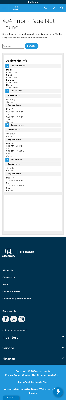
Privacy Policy (13, 375)
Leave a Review (11, 291)
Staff (5, 284)
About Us (7, 270)
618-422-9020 (12, 72)
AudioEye (53, 375)
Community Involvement (16, 298)
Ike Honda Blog (39, 382)
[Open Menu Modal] (4, 8)
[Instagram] (21, 319)
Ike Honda (44, 371)
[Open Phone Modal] (45, 8)
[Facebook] (5, 319)
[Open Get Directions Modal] (54, 8)
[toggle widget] (58, 392)
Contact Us (8, 277)
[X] (13, 319)
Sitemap (41, 375)
